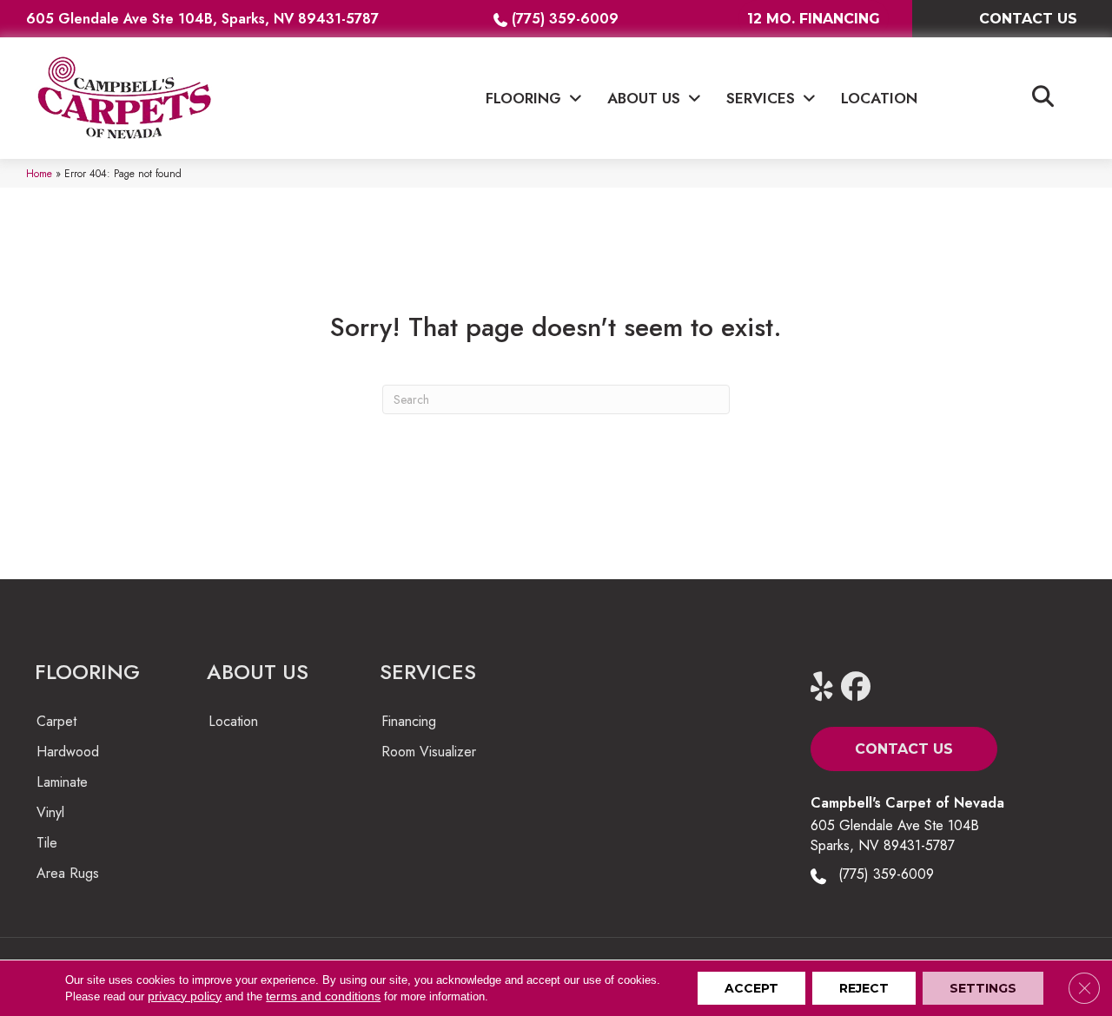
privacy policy (185, 996)
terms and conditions (323, 996)
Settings (983, 988)
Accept (751, 988)
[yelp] (829, 687)
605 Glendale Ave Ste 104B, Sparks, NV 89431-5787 (202, 19)
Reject (864, 988)
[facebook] (859, 687)
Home (39, 173)
